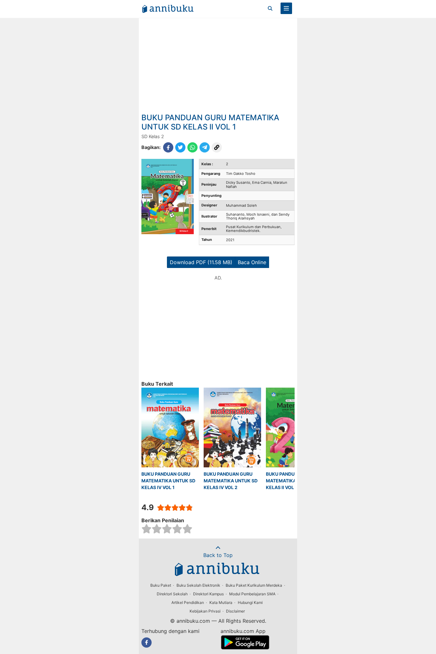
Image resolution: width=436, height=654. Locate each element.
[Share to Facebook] (168, 147)
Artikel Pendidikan (187, 602)
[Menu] (286, 8)
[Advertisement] (218, 65)
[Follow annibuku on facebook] (146, 642)
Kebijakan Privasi (205, 611)
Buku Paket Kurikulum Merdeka (254, 585)
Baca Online (252, 262)
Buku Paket (160, 585)
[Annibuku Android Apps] (245, 647)
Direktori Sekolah (172, 593)
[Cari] (270, 8)
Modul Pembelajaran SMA (252, 593)
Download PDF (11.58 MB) (201, 262)
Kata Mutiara (220, 602)
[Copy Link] (217, 147)
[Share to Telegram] (204, 147)
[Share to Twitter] (180, 147)
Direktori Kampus (208, 593)
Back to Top (218, 555)
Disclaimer (235, 611)
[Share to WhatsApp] (192, 147)
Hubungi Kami (250, 602)
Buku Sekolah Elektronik (198, 585)
